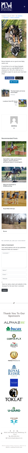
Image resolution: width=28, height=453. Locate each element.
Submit (5, 290)
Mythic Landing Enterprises (14, 447)
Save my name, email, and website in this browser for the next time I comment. (14, 285)
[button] (24, 6)
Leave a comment (14, 17)
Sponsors (6, 17)
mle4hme (20, 16)
